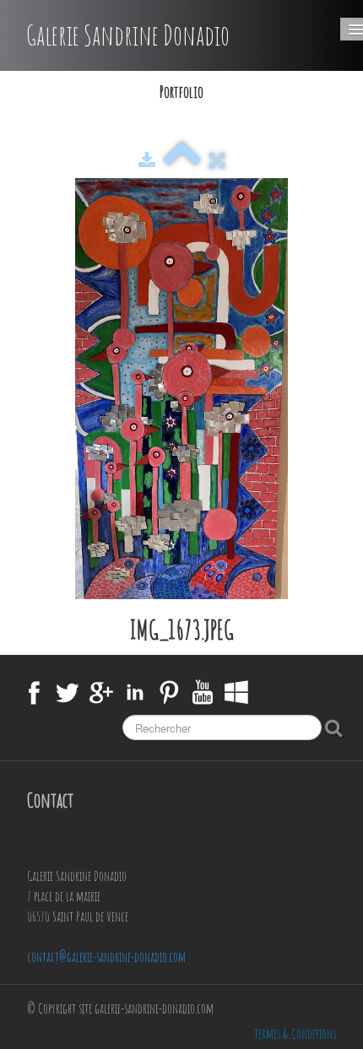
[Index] (182, 160)
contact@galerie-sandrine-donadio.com (106, 957)
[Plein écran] (217, 160)
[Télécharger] (146, 160)
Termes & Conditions (295, 1033)
